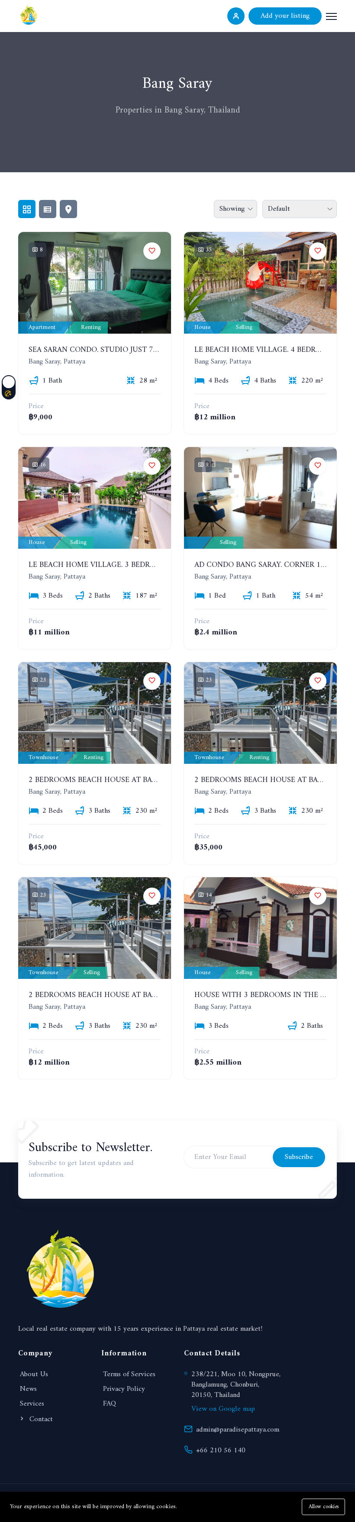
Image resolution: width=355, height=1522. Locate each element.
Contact (40, 1419)
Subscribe (299, 1157)
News (28, 1389)
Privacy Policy (124, 1389)
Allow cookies (324, 1507)
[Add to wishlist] (152, 251)
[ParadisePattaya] (29, 14)
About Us (34, 1374)
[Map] (68, 209)
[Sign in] (236, 16)
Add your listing (285, 16)
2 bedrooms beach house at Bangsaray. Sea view (126, 780)
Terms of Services (129, 1374)
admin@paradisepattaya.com (237, 1429)
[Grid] (27, 209)
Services (32, 1403)
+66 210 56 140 (220, 1450)
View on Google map (223, 1409)
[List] (47, 209)
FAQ (109, 1403)
